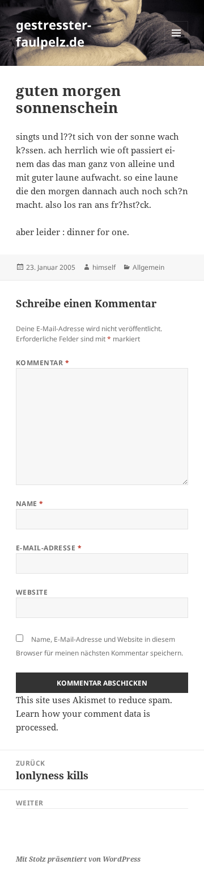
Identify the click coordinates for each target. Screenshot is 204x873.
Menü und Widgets (176, 44)
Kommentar (42, 362)
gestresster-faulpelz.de (53, 33)
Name (30, 503)
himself (104, 267)
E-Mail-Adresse (49, 548)
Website (32, 592)
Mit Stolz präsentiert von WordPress (78, 859)
